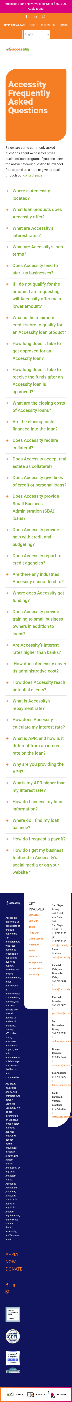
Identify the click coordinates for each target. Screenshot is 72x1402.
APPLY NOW (12, 1258)
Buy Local (34, 914)
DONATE (14, 1269)
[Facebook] (7, 1285)
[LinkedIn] (13, 1285)
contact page (32, 175)
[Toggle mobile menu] (64, 50)
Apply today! (36, 8)
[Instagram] (7, 1291)
